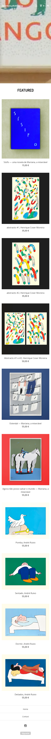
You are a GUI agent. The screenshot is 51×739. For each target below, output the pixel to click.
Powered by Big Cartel (25, 733)
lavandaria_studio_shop (12, 5)
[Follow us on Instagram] (25, 726)
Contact (25, 716)
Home (25, 709)
